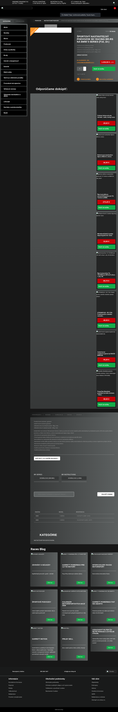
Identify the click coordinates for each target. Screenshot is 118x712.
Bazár (6, 113)
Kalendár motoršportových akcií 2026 (73, 604)
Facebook (101, 3)
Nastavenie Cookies (52, 691)
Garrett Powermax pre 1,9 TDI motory (73, 566)
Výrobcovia (20, 21)
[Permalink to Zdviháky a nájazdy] (44, 554)
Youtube (109, 3)
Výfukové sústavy (10, 89)
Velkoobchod (13, 691)
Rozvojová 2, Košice (18, 671)
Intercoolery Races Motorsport (102, 566)
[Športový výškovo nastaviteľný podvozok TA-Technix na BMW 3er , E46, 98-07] (106, 183)
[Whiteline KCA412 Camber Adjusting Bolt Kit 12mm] (106, 222)
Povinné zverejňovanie (15, 697)
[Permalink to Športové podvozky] (44, 591)
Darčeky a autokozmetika (13, 107)
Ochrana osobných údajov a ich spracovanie (59, 685)
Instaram (105, 3)
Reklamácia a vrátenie (98, 697)
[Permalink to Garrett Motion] (44, 628)
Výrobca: (107, 31)
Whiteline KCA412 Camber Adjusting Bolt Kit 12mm (105, 234)
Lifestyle (7, 102)
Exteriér (6, 66)
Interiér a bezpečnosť (11, 61)
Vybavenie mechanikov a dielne (12, 95)
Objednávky (95, 682)
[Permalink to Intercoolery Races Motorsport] (104, 554)
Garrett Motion (39, 639)
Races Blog (38, 549)
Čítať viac (50, 582)
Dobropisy (95, 685)
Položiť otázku (107, 494)
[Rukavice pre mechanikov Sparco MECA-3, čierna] (106, 144)
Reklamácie (12, 694)
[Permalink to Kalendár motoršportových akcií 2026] (74, 591)
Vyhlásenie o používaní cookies (55, 688)
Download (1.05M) (75, 478)
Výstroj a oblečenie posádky (13, 78)
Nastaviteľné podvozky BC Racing (44, 540)
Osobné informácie (97, 691)
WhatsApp (52, 9)
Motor (6, 38)
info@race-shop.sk (70, 671)
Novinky (6, 33)
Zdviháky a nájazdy (41, 565)
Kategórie (7, 21)
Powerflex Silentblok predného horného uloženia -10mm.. (105, 393)
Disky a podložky (9, 50)
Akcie (6, 27)
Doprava (11, 685)
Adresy (94, 688)
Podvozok (7, 44)
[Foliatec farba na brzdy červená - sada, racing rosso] (106, 104)
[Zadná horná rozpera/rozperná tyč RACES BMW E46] (106, 341)
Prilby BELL (67, 639)
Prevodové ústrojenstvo (12, 83)
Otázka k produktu (85, 79)
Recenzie (48, 414)
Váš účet (104, 9)
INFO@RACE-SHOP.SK (47, 9)
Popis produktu (36, 414)
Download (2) (59, 414)
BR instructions (69, 474)
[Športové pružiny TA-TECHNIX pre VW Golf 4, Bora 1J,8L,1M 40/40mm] (106, 262)
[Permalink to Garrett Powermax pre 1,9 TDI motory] (74, 554)
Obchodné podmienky (52, 682)
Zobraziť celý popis (82, 54)
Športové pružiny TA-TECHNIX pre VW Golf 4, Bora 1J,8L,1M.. (106, 274)
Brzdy (6, 55)
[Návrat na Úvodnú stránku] (32, 21)
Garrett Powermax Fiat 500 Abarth (103, 603)
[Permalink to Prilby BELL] (74, 628)
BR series (38, 474)
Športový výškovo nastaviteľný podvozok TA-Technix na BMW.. (105, 196)
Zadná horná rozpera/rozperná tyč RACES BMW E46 (106, 353)
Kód (78, 74)
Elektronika (8, 72)
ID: (77, 31)
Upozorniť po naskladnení (106, 79)
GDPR (93, 694)
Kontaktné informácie (15, 682)
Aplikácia (79, 414)
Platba (10, 688)
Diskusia (69, 414)
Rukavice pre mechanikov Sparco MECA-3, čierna (105, 155)
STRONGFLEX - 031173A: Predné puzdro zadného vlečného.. (104, 314)
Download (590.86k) (46, 478)
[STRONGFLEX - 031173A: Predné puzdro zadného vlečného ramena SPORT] (106, 301)
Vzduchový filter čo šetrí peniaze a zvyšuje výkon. (103, 631)
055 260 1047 (42, 9)
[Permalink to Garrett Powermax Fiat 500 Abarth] (104, 591)
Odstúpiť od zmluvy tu (98, 700)
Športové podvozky (41, 602)
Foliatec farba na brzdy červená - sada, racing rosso (106, 116)
